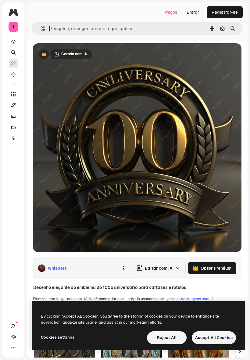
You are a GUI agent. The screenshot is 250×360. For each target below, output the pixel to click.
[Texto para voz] (13, 138)
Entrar (193, 12)
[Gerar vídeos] (13, 127)
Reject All (167, 337)
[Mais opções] (123, 268)
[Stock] (13, 63)
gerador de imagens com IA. (190, 299)
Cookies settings (57, 337)
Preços (170, 12)
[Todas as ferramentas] (13, 94)
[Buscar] (13, 52)
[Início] (13, 41)
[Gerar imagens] (13, 116)
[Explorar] (13, 74)
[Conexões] (13, 326)
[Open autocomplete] (40, 28)
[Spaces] (13, 105)
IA (86, 299)
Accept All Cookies (214, 337)
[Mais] (13, 348)
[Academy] (13, 337)
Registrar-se (225, 12)
